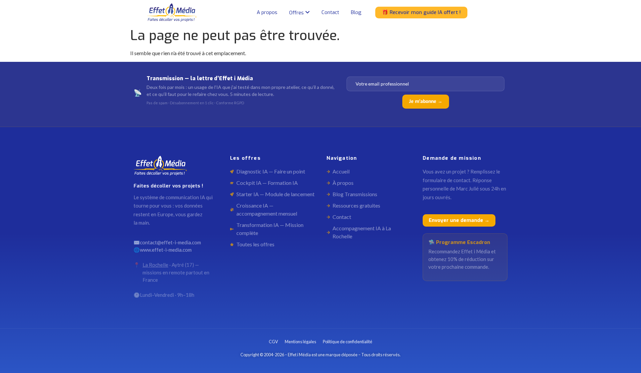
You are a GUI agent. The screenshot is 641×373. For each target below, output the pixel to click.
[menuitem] (299, 12)
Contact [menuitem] (330, 12)
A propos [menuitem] (267, 12)
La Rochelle (155, 265)
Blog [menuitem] (356, 12)
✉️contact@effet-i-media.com (167, 242)
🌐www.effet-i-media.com (163, 250)
